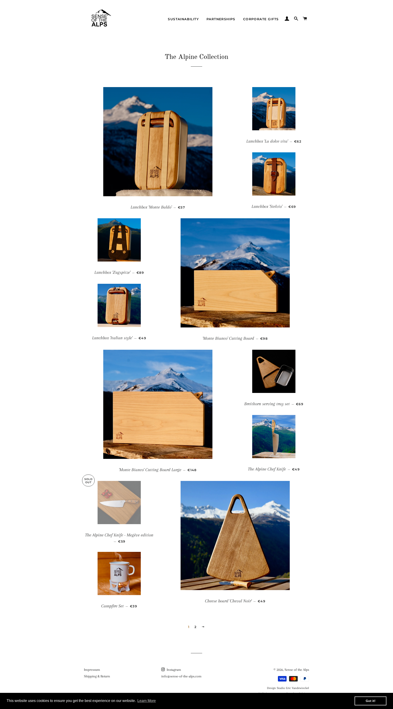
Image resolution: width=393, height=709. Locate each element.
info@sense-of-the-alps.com (181, 676)
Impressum (92, 670)
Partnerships (221, 19)
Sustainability (183, 19)
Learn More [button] (146, 701)
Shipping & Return (97, 676)
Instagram (173, 670)
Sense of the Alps (297, 670)
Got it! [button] (370, 701)
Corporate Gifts (261, 19)
